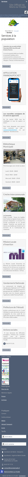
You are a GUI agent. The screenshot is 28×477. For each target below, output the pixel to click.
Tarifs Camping (9, 444)
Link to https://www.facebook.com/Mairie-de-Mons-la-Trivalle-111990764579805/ (14, 16)
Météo (3, 421)
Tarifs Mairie (8, 436)
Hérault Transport (6, 424)
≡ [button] (26, 1)
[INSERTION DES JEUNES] (14, 261)
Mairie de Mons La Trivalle (12, 472)
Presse (3, 396)
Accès (3, 428)
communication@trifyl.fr (10, 130)
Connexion (22, 476)
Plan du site (5, 389)
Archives (4, 400)
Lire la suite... (7, 66)
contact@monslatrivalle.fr (12, 468)
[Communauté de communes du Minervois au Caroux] (5, 375)
